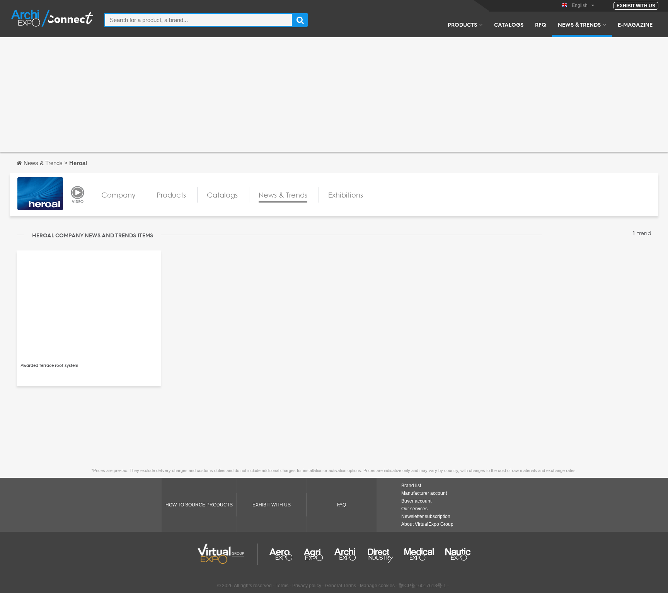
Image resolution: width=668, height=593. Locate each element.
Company (118, 195)
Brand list (411, 485)
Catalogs (508, 24)
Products (462, 24)
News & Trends (579, 24)
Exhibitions (345, 195)
